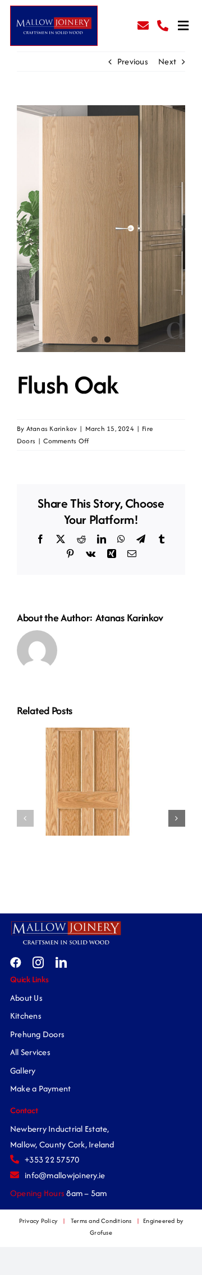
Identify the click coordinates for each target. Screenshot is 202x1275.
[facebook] (15, 962)
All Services (30, 1052)
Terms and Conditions (101, 1220)
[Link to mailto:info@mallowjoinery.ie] (143, 25)
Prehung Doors (37, 1034)
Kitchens (26, 1015)
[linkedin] (61, 962)
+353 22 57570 (52, 1159)
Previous (132, 61)
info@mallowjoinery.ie (65, 1175)
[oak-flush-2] (101, 228)
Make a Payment (40, 1088)
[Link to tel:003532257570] (162, 25)
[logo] (66, 924)
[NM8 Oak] (87, 733)
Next (167, 61)
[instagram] (38, 962)
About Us (26, 998)
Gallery (23, 1070)
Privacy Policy (38, 1220)
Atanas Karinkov (51, 428)
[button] (25, 818)
